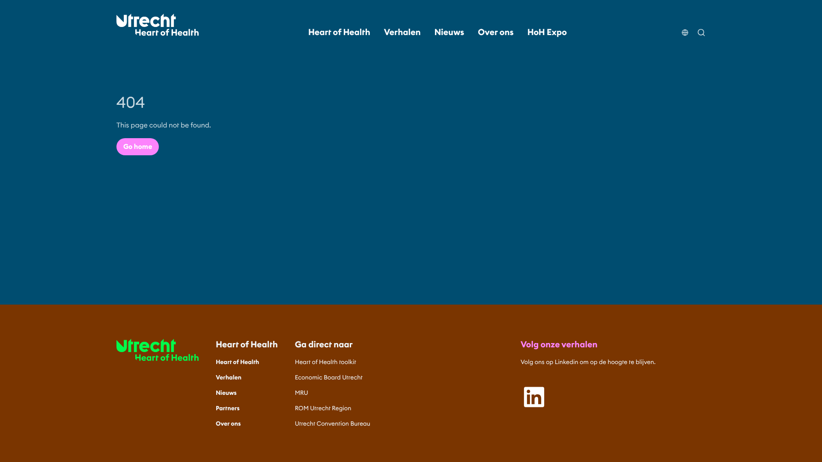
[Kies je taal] (685, 27)
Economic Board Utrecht (329, 377)
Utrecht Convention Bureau (332, 423)
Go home (137, 146)
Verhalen (402, 32)
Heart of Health (339, 32)
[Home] (157, 25)
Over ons (495, 32)
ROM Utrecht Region (323, 408)
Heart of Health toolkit (325, 362)
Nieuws (450, 32)
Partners (228, 408)
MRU (301, 393)
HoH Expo (547, 32)
